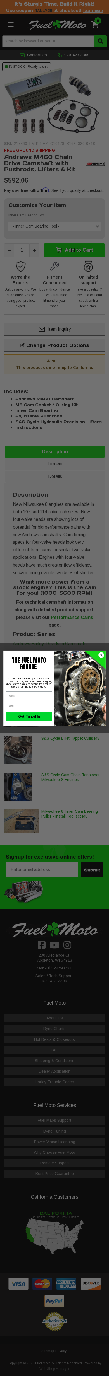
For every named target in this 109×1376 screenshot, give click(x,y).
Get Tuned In (29, 716)
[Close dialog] (101, 655)
